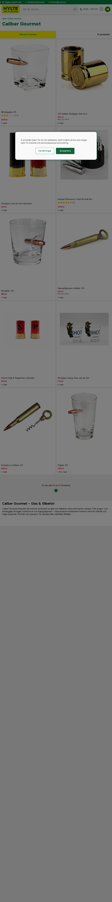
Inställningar (44, 151)
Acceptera (65, 151)
